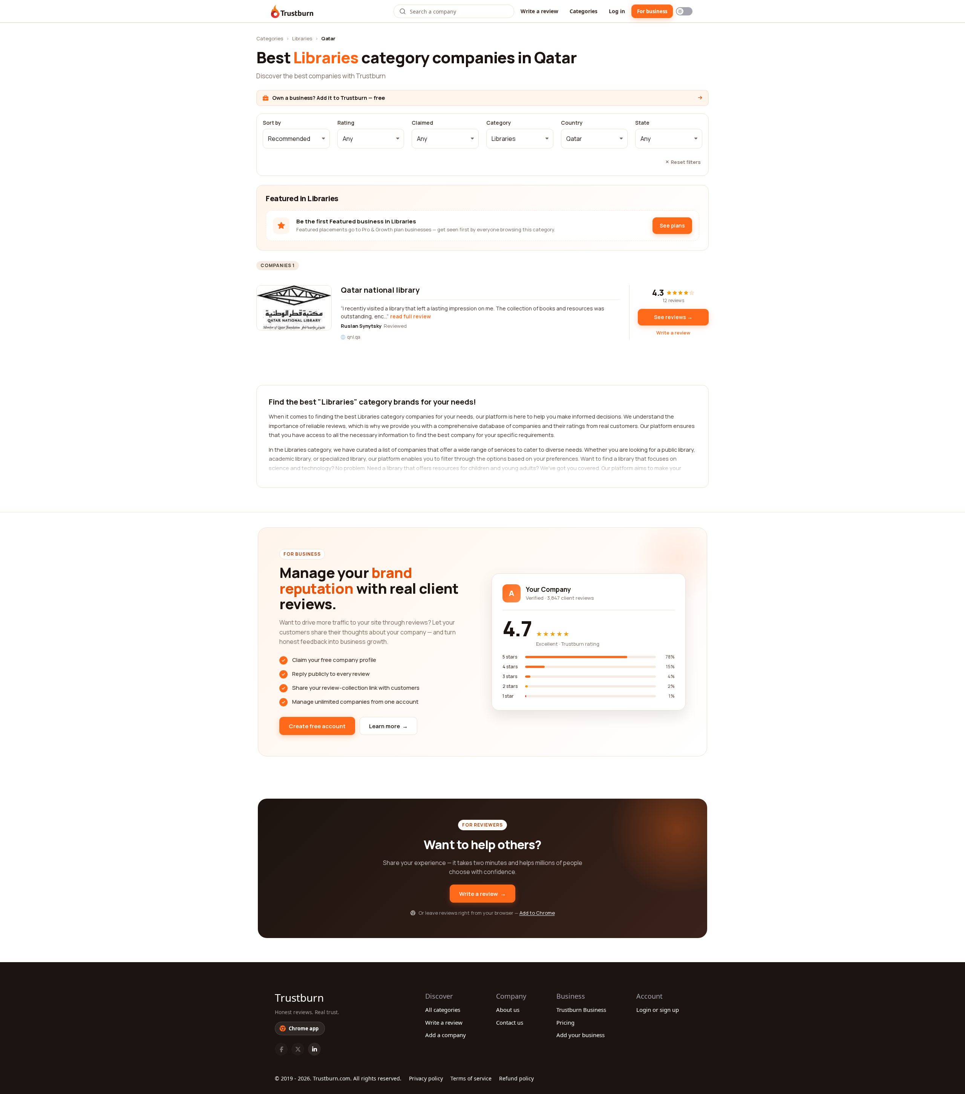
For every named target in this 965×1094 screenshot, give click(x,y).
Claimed (422, 123)
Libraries (302, 38)
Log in (617, 11)
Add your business (580, 1035)
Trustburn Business (581, 1009)
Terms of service (471, 1078)
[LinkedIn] (314, 1049)
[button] (296, 138)
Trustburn (299, 997)
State (642, 123)
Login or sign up (657, 1009)
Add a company (445, 1035)
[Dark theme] (684, 11)
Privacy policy (426, 1078)
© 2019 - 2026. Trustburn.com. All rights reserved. (338, 1078)
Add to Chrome (537, 912)
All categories (442, 1009)
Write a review (539, 11)
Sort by (272, 123)
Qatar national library (380, 290)
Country (572, 123)
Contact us (509, 1022)
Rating (345, 123)
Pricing (565, 1022)
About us (507, 1009)
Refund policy (516, 1078)
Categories (583, 11)
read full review (410, 316)
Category (498, 123)
